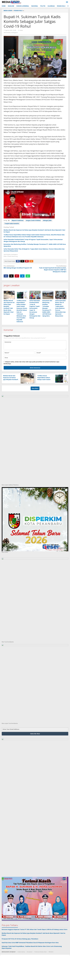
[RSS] (31, 261)
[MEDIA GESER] (12, 2)
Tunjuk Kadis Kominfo (12, 223)
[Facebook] (18, 261)
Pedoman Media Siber (40, 952)
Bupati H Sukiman (17, 220)
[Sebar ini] (6, 276)
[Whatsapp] (28, 276)
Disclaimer (30, 952)
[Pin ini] (17, 276)
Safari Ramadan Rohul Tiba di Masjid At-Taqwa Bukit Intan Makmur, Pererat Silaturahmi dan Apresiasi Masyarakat (60, 308)
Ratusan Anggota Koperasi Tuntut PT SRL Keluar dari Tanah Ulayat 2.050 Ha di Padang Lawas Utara (34, 929)
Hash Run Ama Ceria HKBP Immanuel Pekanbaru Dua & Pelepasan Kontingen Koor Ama (30, 942)
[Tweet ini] (11, 276)
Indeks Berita (21, 952)
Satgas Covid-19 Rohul (33, 220)
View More (35, 388)
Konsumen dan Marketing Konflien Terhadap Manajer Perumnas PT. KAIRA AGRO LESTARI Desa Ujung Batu (47, 308)
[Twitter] (22, 261)
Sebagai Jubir (47, 220)
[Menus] (67, 2)
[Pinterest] (27, 261)
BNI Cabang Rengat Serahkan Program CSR (18, 267)
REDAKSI (51, 952)
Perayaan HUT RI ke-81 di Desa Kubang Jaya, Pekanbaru (20, 939)
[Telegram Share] (22, 276)
